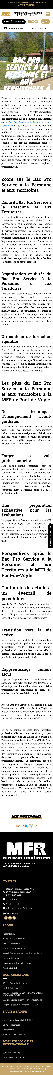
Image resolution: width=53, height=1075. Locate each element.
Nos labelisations (11, 958)
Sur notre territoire (11, 1052)
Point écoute (8, 1029)
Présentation (9, 934)
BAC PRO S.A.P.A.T (11, 988)
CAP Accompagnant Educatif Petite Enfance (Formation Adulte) (23, 994)
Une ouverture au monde (14, 1057)
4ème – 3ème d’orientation (15, 983)
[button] (48, 14)
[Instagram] (29, 21)
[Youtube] (32, 21)
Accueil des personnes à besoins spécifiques (23, 953)
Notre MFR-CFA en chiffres (15, 938)
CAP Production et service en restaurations (22, 1000)
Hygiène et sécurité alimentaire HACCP (20, 1004)
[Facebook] (36, 21)
